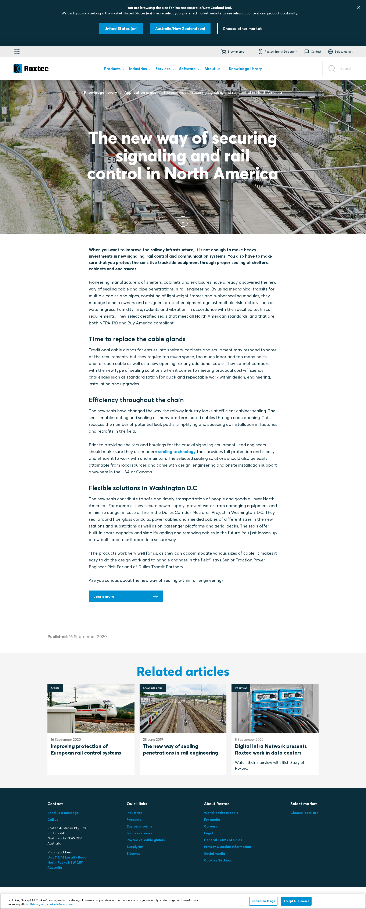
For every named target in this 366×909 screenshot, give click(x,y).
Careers (210, 826)
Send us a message (63, 813)
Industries (135, 813)
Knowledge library (100, 92)
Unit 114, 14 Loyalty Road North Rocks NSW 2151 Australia (67, 862)
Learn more (103, 596)
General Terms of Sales (223, 840)
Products (134, 819)
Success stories (139, 833)
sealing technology (177, 451)
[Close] (358, 7)
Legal (208, 833)
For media (212, 819)
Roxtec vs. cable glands (146, 840)
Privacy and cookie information (51, 904)
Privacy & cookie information (227, 846)
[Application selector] (17, 51)
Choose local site (304, 813)
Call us (52, 819)
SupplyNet (135, 846)
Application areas (140, 92)
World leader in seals (221, 813)
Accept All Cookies (296, 901)
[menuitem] (114, 69)
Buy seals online (139, 826)
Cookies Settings (218, 860)
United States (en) (138, 13)
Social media (214, 853)
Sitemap (133, 853)
